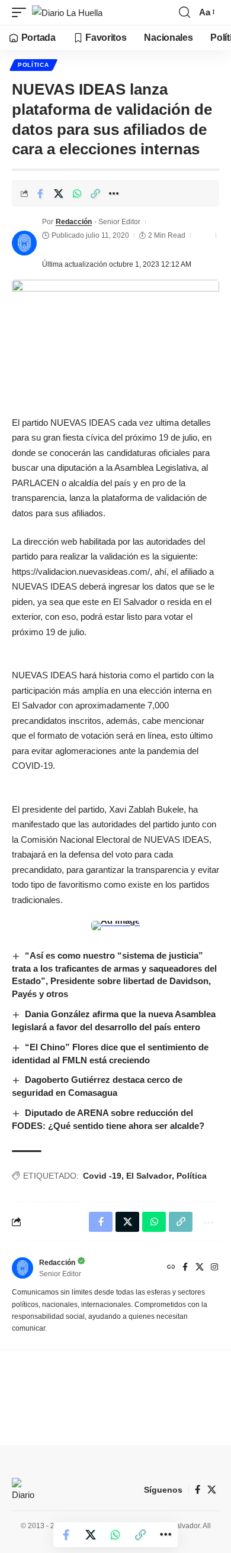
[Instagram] (214, 1268)
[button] (22, 13)
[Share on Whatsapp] (77, 193)
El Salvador (149, 1175)
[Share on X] (58, 193)
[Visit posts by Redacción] (24, 243)
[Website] (171, 1268)
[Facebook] (185, 1268)
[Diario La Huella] (67, 13)
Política (33, 65)
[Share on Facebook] (40, 193)
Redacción (74, 222)
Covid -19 (102, 1175)
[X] (199, 1268)
